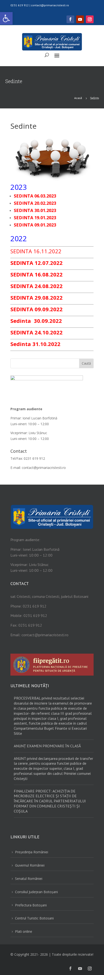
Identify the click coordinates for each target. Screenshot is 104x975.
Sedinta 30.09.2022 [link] (36, 320)
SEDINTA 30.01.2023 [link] (35, 210)
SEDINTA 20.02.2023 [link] (35, 203)
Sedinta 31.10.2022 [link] (35, 343)
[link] (6, 18)
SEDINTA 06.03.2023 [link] (35, 196)
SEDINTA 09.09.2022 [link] (36, 309)
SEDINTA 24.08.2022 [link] (36, 286)
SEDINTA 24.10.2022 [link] (36, 332)
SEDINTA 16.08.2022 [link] (36, 274)
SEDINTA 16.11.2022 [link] (35, 251)
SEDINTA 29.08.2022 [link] (36, 297)
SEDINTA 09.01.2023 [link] (35, 225)
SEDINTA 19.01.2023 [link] (35, 217)
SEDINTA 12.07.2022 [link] (36, 262)
